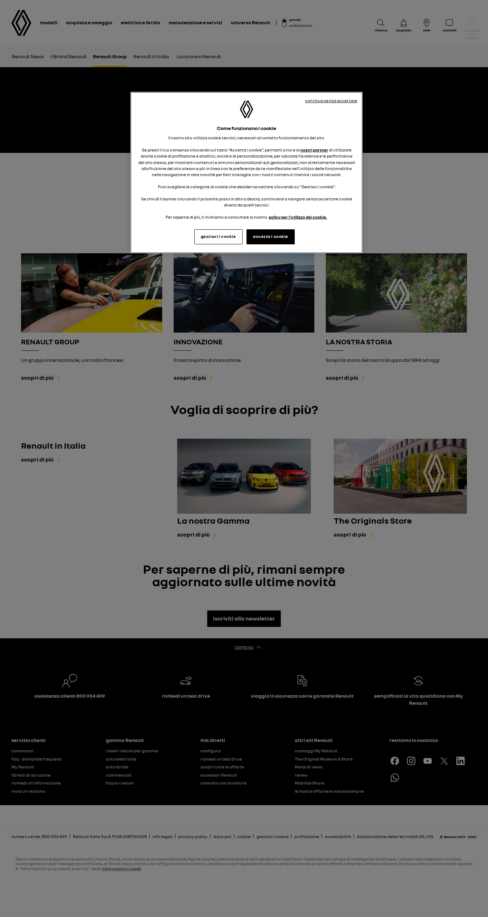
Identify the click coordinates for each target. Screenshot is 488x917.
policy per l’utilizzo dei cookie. (298, 217)
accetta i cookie (270, 236)
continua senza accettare (331, 100)
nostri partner (314, 150)
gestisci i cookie (218, 236)
